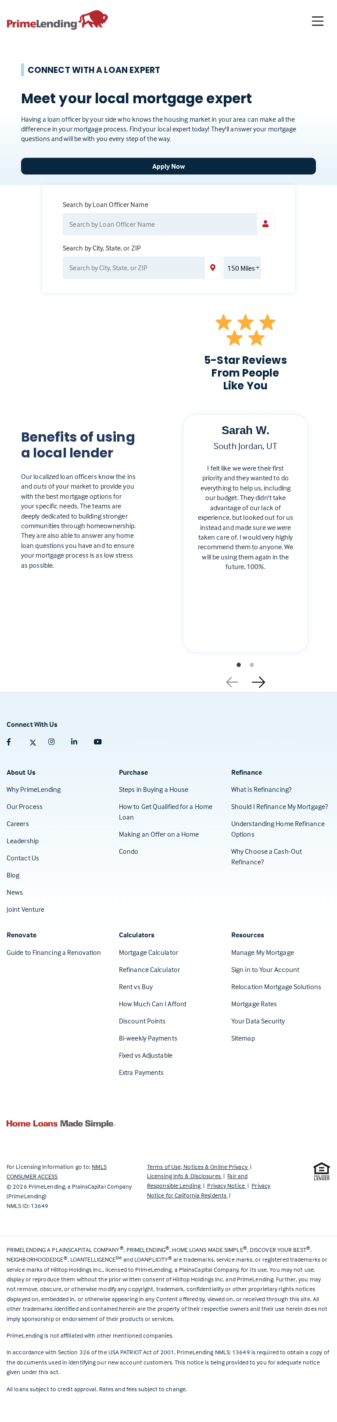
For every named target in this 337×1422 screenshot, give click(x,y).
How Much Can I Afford (152, 1003)
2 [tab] (251, 664)
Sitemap (243, 1038)
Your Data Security (258, 1020)
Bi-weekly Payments (148, 1038)
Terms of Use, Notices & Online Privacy (198, 1166)
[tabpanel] (245, 540)
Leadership (23, 840)
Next (258, 679)
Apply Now (168, 166)
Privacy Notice (226, 1185)
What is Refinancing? (261, 789)
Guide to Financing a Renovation (54, 952)
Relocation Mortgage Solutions (276, 986)
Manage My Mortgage (262, 952)
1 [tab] (238, 664)
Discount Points (142, 1020)
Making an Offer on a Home (159, 834)
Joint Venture (25, 909)
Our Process (25, 806)
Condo (129, 851)
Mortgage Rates (254, 1003)
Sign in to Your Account (265, 969)
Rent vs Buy (136, 986)
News (15, 892)
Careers (18, 823)
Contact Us (23, 857)
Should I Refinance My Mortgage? (279, 806)
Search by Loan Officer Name (105, 204)
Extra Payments (141, 1072)
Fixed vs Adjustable (145, 1055)
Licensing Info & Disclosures (184, 1175)
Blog (13, 875)
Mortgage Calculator (148, 952)
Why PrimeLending (34, 789)
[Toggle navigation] (317, 21)
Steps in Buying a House (153, 789)
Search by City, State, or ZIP (102, 247)
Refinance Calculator (149, 969)
